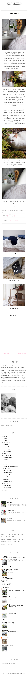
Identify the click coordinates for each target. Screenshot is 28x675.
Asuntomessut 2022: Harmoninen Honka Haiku (12, 568)
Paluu (3, 581)
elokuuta (6, 449)
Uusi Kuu (4, 577)
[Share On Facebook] (10, 215)
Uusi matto (9, 518)
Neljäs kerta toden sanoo (13, 639)
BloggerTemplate (21, 673)
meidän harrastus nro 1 (8, 477)
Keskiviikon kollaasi (7, 457)
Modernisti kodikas (7, 566)
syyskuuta (6, 448)
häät (10, 534)
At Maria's (5, 556)
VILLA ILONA (5, 630)
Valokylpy (10, 646)
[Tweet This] (8, 215)
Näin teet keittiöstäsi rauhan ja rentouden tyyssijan (13, 557)
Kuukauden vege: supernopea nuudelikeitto (14, 571)
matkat (14, 541)
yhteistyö (9, 544)
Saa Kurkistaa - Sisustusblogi (9, 559)
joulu (21, 534)
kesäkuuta (6, 453)
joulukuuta (6, 442)
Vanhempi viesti (22, 353)
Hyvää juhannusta (12, 613)
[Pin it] (15, 215)
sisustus (15, 220)
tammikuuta (6, 489)
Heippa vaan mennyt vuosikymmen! (16, 590)
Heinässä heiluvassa (7, 645)
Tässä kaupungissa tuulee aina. (10, 569)
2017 (3, 440)
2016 (3, 491)
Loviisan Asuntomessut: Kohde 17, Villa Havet (15, 561)
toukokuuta (6, 455)
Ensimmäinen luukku (11, 510)
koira (18, 539)
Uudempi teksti (6, 353)
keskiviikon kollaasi (6, 539)
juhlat (3, 536)
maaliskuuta (6, 485)
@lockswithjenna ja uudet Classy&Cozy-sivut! (13, 598)
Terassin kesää (11, 623)
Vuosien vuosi (5, 620)
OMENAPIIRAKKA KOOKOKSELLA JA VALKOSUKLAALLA (15, 606)
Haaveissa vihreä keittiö (7, 578)
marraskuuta (6, 444)
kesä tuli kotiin (6, 468)
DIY (6, 534)
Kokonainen (9, 502)
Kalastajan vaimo (6, 583)
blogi (2, 534)
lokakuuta (6, 446)
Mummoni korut (7, 463)
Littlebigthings (6, 589)
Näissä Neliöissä (14, 3)
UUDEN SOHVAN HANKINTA (13, 631)
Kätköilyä (5, 459)
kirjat (14, 539)
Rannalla (5, 461)
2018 (3, 438)
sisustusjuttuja (6, 474)
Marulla (4, 586)
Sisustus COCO (6, 612)
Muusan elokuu (6, 638)
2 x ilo (3, 619)
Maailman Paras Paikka (8, 622)
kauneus (8, 536)
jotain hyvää (15, 534)
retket (19, 541)
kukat (22, 539)
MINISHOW (5, 580)
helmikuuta (6, 487)
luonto (9, 541)
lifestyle (10, 220)
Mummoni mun (7, 470)
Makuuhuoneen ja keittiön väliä (10, 466)
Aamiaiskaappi (5, 587)
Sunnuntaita (6, 479)
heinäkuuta (6, 451)
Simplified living (6, 596)
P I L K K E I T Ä (6, 604)
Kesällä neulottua (6, 584)
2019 (3, 436)
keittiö (13, 536)
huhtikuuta (6, 483)
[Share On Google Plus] (12, 215)
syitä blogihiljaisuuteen (8, 476)
